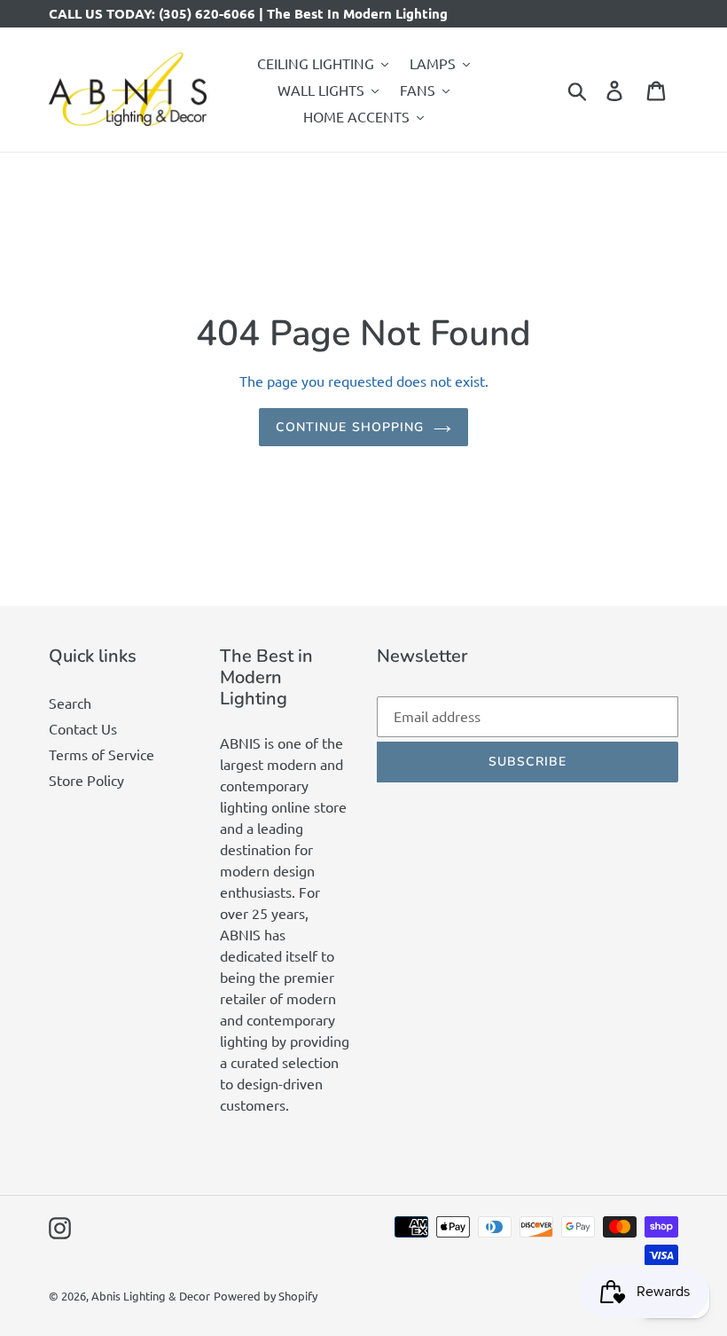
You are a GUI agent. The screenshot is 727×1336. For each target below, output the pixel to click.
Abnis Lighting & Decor (150, 1295)
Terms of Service (101, 754)
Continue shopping (350, 427)
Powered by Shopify (265, 1295)
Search (70, 702)
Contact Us (83, 728)
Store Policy (86, 780)
